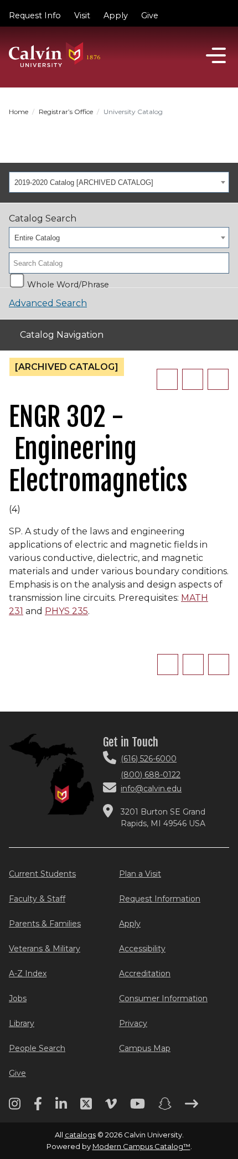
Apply (116, 15)
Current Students (42, 874)
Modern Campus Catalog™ (141, 1146)
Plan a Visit (140, 874)
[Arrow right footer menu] (191, 1107)
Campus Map (144, 1048)
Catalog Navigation (62, 334)
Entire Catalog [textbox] (37, 238)
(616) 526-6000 (149, 759)
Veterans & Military (44, 949)
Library (21, 1023)
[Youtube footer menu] (137, 1107)
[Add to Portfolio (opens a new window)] (167, 379)
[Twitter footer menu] (86, 1107)
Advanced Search (48, 303)
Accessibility (142, 949)
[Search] (217, 263)
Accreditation (144, 973)
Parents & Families (45, 924)
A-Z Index (27, 973)
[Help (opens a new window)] (218, 379)
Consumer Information (163, 998)
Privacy (133, 1023)
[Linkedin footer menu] (61, 1107)
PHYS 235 (66, 611)
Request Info (35, 15)
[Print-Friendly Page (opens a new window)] (192, 379)
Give (149, 15)
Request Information (159, 899)
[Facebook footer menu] (38, 1107)
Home (18, 111)
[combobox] (119, 182)
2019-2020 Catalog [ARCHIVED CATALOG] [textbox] (83, 182)
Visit (82, 15)
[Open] (216, 55)
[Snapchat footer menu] (165, 1107)
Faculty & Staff (37, 899)
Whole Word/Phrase (68, 283)
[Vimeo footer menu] (111, 1107)
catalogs (80, 1134)
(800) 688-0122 (150, 775)
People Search (37, 1048)
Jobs (18, 998)
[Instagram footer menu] (14, 1107)
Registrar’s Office (66, 111)
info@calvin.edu (151, 789)
